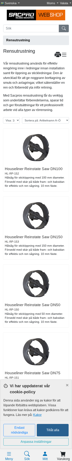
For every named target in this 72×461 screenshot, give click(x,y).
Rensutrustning (18, 40)
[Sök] (64, 28)
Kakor (37, 415)
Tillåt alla (52, 430)
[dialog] (36, 420)
